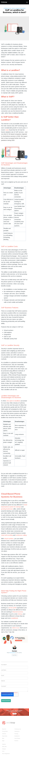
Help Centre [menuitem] (4, 736)
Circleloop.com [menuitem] (18, 729)
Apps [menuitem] (3, 740)
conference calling (21, 535)
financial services (18, 612)
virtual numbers (8, 538)
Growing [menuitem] (16, 733)
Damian (14, 651)
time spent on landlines (13, 401)
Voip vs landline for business (18, 8)
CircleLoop (4, 2)
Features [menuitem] (4, 733)
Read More (14, 655)
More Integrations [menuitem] (6, 753)
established (14, 618)
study (7, 130)
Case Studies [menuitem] (17, 738)
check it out (15, 628)
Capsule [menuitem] (4, 744)
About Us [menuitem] (4, 729)
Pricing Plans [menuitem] (5, 731)
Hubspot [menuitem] (4, 749)
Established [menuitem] (17, 736)
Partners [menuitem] (16, 740)
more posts (12, 652)
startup (20, 614)
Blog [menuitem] (3, 738)
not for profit (12, 607)
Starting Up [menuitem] (17, 731)
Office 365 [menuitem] (4, 746)
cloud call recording (7, 535)
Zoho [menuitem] (3, 751)
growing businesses (7, 509)
